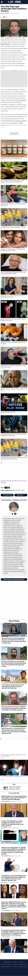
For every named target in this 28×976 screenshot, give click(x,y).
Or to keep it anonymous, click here (14, 788)
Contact (14, 966)
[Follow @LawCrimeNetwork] (20, 490)
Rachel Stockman (5, 13)
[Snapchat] (22, 490)
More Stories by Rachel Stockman (14, 579)
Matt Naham (4, 827)
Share (4, 17)
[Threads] (19, 490)
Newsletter (3, 964)
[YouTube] (13, 490)
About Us (15, 962)
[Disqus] (14, 600)
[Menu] (2, 2)
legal (6, 487)
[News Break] (23, 490)
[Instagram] (17, 490)
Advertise (21, 962)
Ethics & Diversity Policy (6, 966)
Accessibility (14, 964)
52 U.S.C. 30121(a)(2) (20, 100)
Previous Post (8, 495)
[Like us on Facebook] (15, 490)
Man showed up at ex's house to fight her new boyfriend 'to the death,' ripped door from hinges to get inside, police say (14, 708)
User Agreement (22, 964)
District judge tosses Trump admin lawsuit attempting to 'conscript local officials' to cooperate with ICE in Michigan (14, 797)
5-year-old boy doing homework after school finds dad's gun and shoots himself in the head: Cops (13, 686)
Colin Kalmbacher (5, 801)
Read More (14, 133)
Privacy (8, 964)
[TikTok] (16, 490)
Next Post (20, 495)
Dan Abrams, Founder (22, 966)
